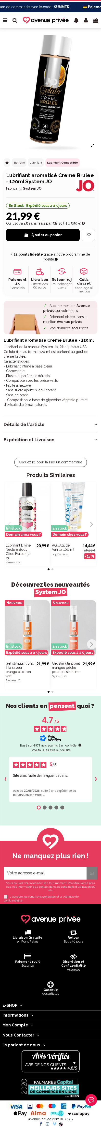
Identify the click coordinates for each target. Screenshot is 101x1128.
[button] (76, 20)
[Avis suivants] (95, 779)
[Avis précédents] (5, 779)
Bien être (19, 162)
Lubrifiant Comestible (62, 162)
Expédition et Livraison (29, 439)
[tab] (50, 424)
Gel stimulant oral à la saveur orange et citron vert (20, 669)
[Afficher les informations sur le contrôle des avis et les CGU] (80, 745)
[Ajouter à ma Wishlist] (88, 235)
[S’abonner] (92, 873)
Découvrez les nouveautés (50, 588)
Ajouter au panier (46, 235)
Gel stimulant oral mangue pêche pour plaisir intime (66, 667)
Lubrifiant (36, 162)
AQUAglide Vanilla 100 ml (63, 547)
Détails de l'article (24, 424)
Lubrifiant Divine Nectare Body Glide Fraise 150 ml (18, 551)
